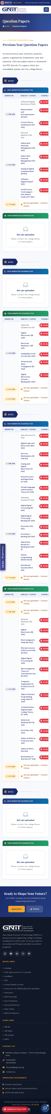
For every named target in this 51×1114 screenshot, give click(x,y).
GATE (6, 1039)
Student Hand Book (13, 1084)
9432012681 (10, 1060)
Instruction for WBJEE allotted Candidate (22, 989)
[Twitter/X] (23, 953)
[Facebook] (5, 953)
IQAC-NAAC (9, 1009)
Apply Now (16, 909)
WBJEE (7, 1027)
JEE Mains (8, 1031)
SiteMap (7, 968)
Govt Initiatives (10, 1001)
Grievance (8, 993)
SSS (6, 980)
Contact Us (10, 1072)
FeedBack (8, 976)
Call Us (36, 909)
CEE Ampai (9, 1035)
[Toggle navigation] (46, 9)
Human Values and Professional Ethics (21, 1088)
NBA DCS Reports (11, 1013)
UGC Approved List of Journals (17, 972)
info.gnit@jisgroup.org (15, 1067)
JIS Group (35, 1105)
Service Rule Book (11, 1005)
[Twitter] (29, 953)
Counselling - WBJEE (3, 557)
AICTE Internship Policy (14, 1092)
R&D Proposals (10, 997)
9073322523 (11, 1063)
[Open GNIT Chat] (45, 1108)
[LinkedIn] (17, 953)
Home (7, 26)
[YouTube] (11, 953)
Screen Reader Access (14, 984)
